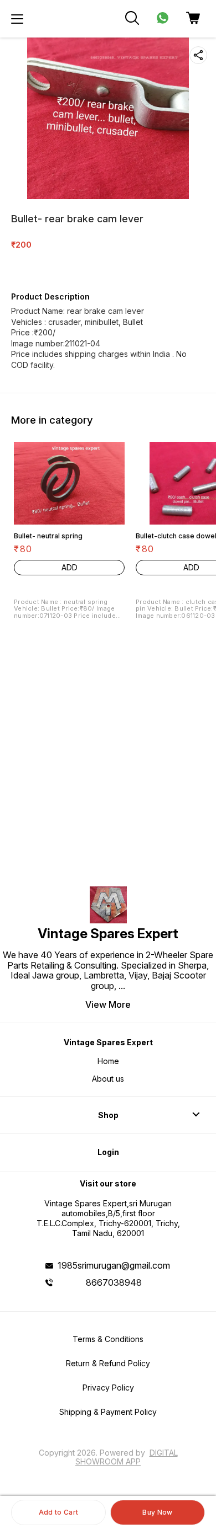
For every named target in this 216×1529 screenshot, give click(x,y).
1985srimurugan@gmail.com (114, 1265)
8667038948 (114, 1282)
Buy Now (157, 1512)
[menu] (17, 19)
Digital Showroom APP (126, 1457)
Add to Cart (58, 1512)
